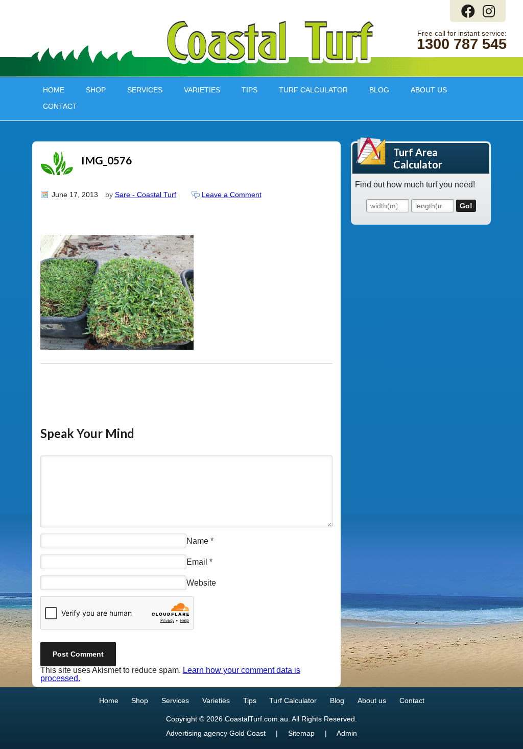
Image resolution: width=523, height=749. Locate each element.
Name (197, 540)
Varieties (196, 90)
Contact (60, 106)
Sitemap (301, 733)
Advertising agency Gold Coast (216, 733)
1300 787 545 (462, 44)
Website (201, 582)
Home (53, 90)
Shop (90, 90)
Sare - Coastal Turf (145, 194)
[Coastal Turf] (270, 61)
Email (196, 562)
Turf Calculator (313, 90)
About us (423, 90)
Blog (379, 90)
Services (139, 90)
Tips (244, 90)
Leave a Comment (232, 194)
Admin (347, 733)
